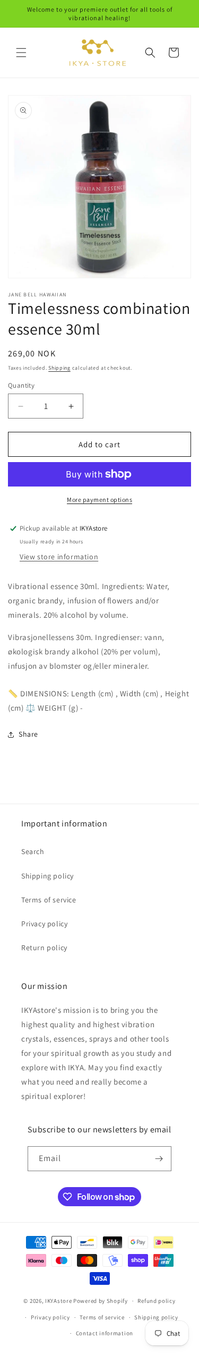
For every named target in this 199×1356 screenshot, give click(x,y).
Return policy (44, 947)
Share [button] (28, 734)
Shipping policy (47, 876)
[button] (21, 52)
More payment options (99, 500)
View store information (59, 556)
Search (33, 851)
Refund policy (156, 1300)
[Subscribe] (159, 1158)
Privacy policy (44, 923)
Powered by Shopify (100, 1300)
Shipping (59, 367)
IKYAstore (58, 1300)
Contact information (104, 1333)
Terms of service (48, 900)
